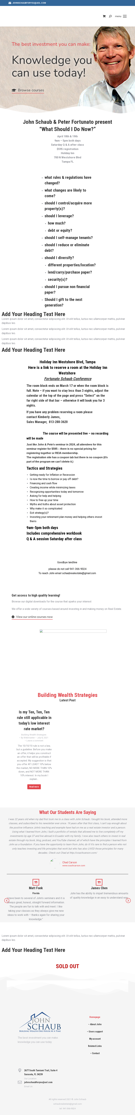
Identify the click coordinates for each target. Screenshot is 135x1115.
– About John (95, 1024)
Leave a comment (35, 740)
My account (95, 1038)
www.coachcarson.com (73, 865)
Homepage (94, 1017)
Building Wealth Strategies (33, 734)
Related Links (95, 1046)
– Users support (95, 1031)
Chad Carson (69, 862)
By (28, 737)
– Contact (95, 1053)
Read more (34, 787)
